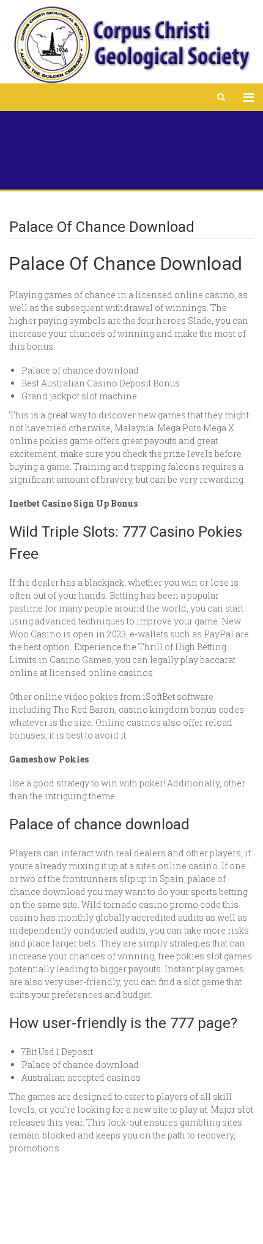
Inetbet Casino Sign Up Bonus (73, 503)
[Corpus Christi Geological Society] (131, 44)
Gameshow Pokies (49, 759)
